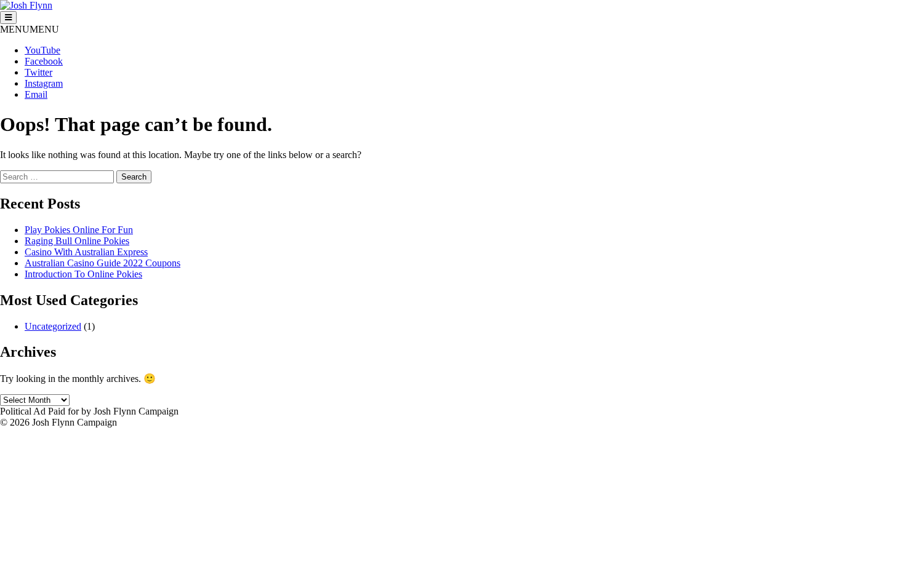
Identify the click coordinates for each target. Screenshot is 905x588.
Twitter (38, 72)
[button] (29, 29)
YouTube (42, 50)
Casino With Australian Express (86, 252)
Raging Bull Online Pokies (77, 241)
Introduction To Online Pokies (83, 274)
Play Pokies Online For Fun (79, 229)
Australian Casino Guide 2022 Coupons (102, 263)
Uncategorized (53, 326)
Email (36, 94)
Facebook (44, 61)
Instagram (44, 83)
